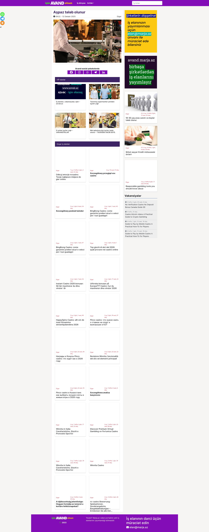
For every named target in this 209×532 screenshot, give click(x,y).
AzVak (90, 3)
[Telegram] (95, 72)
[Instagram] (79, 72)
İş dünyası (81, 3)
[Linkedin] (103, 72)
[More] (2, 23)
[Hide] (1, 27)
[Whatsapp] (87, 72)
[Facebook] (71, 72)
